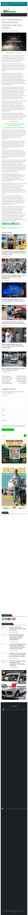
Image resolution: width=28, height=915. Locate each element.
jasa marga (17, 227)
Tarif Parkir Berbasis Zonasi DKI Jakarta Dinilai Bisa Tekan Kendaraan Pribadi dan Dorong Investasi (14, 253)
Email (3, 415)
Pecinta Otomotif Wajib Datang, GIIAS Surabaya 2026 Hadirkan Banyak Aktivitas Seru (13, 277)
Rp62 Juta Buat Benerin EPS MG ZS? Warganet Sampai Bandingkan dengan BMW (17, 637)
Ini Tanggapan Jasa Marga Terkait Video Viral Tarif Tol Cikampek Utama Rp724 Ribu (7, 380)
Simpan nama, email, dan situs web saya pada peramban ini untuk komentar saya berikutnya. (13, 426)
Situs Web (4, 420)
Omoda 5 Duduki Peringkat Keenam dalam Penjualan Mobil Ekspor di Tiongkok (21, 380)
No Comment (15, 30)
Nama (3, 410)
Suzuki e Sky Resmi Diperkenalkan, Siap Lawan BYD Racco (18, 628)
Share (20, 224)
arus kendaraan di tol (8, 227)
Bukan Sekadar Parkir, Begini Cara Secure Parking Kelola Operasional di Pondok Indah (13, 346)
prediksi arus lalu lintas (12, 228)
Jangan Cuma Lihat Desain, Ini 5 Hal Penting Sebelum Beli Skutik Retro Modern (18, 655)
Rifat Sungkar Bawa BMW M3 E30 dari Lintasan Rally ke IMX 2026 (13, 369)
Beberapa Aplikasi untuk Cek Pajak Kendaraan (14, 127)
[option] (18, 3)
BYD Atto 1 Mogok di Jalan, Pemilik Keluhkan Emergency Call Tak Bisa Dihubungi (18, 663)
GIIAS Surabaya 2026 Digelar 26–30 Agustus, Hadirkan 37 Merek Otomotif (13, 300)
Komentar (4, 395)
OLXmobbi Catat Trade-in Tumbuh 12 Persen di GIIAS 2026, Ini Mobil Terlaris (13, 322)
